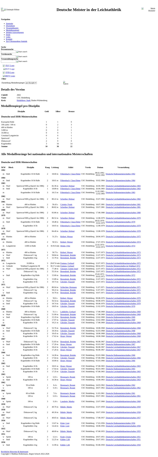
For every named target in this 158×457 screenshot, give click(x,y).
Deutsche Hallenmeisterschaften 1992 (120, 174)
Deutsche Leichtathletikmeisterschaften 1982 (123, 199)
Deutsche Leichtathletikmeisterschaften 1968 (123, 328)
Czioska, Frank (66, 204)
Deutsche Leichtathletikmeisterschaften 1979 (123, 218)
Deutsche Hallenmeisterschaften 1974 (120, 246)
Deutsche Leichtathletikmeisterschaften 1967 (123, 342)
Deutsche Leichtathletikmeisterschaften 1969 (123, 312)
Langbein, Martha (67, 401)
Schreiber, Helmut (67, 186)
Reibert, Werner (66, 237)
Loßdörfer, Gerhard (68, 312)
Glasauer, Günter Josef (69, 269)
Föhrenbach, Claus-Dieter (70, 174)
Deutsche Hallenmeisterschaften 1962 (120, 385)
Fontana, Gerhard (67, 263)
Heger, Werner (66, 336)
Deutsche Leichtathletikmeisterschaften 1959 (123, 407)
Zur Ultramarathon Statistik (16, 41)
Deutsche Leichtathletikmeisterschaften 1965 (123, 366)
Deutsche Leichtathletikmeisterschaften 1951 (123, 437)
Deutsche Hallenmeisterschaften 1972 (120, 275)
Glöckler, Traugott (67, 282)
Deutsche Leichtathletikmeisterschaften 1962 (123, 388)
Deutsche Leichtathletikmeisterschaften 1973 (123, 252)
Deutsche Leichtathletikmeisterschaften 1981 (123, 204)
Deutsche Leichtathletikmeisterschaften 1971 (123, 287)
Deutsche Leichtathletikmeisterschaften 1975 (123, 237)
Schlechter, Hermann (68, 287)
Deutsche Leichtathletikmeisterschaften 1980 (123, 213)
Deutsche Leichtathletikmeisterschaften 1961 (123, 396)
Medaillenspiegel (12, 30)
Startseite (9, 23)
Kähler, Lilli (65, 439)
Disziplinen (10, 26)
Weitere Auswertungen (15, 32)
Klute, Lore (64, 423)
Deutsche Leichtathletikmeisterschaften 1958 (123, 412)
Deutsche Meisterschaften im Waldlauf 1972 (123, 266)
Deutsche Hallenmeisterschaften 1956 (120, 423)
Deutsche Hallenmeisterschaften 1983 (120, 192)
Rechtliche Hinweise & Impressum (14, 452)
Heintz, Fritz (65, 246)
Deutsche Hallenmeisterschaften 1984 (120, 180)
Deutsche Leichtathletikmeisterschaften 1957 (123, 418)
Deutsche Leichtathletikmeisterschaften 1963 (123, 377)
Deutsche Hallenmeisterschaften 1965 (120, 369)
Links (8, 37)
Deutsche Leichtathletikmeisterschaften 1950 (123, 445)
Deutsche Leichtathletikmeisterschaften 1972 (123, 263)
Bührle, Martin (66, 407)
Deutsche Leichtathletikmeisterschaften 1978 (123, 231)
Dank (8, 35)
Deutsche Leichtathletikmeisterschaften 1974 (123, 242)
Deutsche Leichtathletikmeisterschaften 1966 (123, 358)
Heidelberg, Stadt (23, 100)
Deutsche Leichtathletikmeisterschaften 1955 (123, 431)
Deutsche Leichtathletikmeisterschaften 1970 (123, 298)
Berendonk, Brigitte (68, 255)
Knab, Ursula (65, 437)
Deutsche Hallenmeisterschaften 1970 (120, 306)
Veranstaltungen (12, 28)
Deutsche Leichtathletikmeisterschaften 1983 (123, 186)
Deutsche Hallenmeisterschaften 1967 (120, 344)
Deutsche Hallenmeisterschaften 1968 (120, 331)
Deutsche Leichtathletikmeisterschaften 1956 (123, 426)
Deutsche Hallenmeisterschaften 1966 (120, 355)
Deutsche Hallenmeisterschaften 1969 (120, 317)
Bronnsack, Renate (67, 377)
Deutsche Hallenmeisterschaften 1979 (120, 222)
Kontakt (9, 39)
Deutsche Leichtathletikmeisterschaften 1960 (123, 401)
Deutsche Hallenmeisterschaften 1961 (120, 393)
